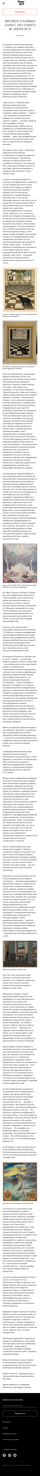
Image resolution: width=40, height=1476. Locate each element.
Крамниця (20, 35)
